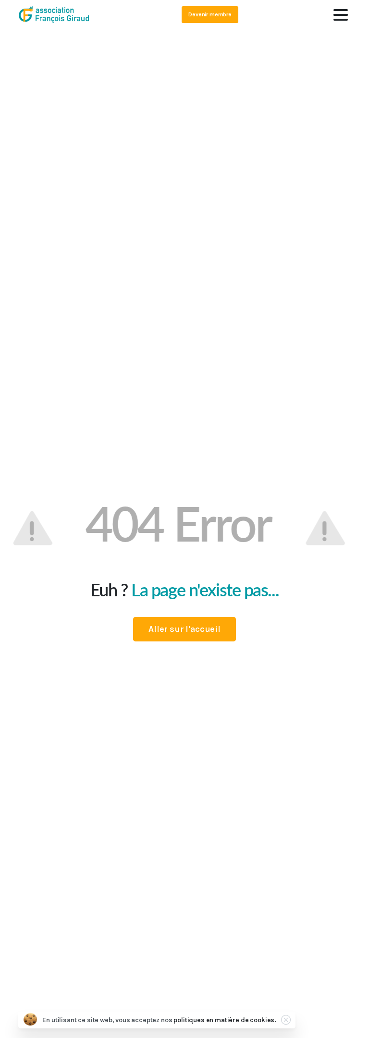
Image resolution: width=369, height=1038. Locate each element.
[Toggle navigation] (340, 15)
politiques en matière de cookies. (224, 1020)
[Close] (286, 1020)
